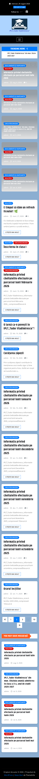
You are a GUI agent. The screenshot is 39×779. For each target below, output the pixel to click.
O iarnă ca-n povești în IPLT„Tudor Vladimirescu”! (19, 327)
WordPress (8, 775)
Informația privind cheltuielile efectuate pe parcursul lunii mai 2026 (19, 182)
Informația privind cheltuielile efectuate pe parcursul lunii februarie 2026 (18, 280)
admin (8, 82)
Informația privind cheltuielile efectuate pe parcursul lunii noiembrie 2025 (18, 497)
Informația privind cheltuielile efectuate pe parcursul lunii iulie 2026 (19, 104)
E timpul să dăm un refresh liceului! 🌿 (19, 209)
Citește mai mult (12, 232)
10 (34, 619)
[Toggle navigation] (19, 40)
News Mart (19, 775)
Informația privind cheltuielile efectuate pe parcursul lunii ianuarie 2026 (18, 397)
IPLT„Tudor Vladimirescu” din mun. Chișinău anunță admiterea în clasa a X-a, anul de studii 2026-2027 (21, 74)
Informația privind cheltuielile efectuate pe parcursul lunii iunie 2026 (19, 156)
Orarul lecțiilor (12, 589)
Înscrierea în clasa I (15, 247)
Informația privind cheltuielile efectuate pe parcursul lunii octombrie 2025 (18, 547)
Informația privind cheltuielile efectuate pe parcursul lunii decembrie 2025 (19, 447)
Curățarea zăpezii (14, 353)
